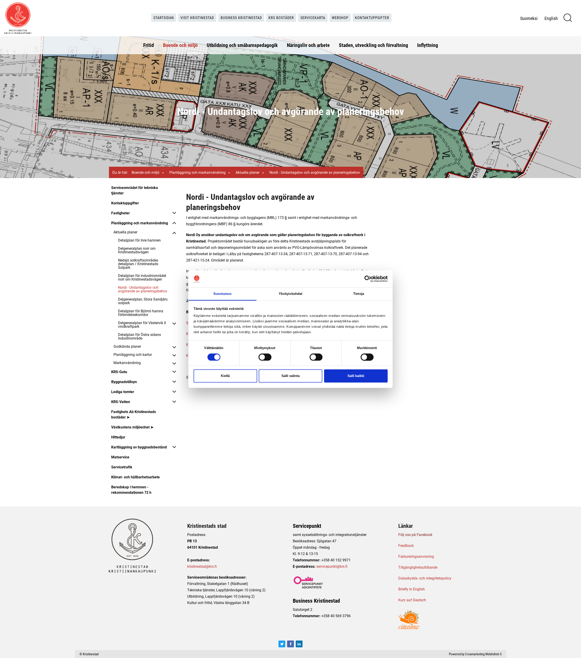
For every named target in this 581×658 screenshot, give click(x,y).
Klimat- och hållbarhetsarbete (135, 477)
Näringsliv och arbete (308, 45)
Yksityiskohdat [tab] (290, 294)
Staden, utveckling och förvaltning (373, 45)
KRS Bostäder (281, 17)
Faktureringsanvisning (416, 556)
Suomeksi (529, 18)
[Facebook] (290, 644)
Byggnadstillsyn (124, 381)
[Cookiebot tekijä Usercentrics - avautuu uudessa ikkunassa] (368, 278)
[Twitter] (281, 644)
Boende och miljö (180, 45)
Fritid (148, 45)
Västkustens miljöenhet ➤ (132, 427)
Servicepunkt (307, 525)
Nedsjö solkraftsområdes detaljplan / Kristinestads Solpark (138, 264)
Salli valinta (290, 376)
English (551, 18)
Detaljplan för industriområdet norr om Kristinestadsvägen (142, 277)
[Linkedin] (299, 644)
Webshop (340, 17)
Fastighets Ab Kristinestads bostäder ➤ (133, 414)
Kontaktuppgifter (372, 17)
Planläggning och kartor (132, 354)
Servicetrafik (121, 467)
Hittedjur (118, 437)
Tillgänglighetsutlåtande (417, 567)
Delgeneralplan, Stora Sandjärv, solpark (143, 301)
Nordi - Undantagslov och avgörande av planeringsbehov (142, 289)
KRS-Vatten (120, 401)
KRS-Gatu (119, 371)
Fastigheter (120, 212)
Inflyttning (427, 45)
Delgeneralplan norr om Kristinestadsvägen (136, 250)
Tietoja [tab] (358, 294)
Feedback (406, 545)
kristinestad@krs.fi (202, 566)
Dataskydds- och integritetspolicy (424, 578)
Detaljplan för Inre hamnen (139, 240)
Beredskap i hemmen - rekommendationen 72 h (131, 489)
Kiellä (225, 376)
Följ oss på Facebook (415, 534)
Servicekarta (312, 17)
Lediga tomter (122, 391)
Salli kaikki (355, 376)
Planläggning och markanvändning (197, 172)
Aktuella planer (247, 172)
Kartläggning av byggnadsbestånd (139, 447)
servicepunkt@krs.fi (331, 566)
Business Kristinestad (241, 17)
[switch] (264, 357)
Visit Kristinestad (197, 17)
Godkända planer (127, 346)
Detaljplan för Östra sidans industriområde (139, 336)
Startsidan (163, 17)
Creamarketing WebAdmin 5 (483, 654)
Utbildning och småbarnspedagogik (242, 45)
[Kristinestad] (18, 18)
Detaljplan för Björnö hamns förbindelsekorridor (140, 312)
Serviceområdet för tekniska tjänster (134, 190)
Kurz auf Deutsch (412, 599)
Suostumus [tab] (222, 294)
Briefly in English (411, 589)
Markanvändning (127, 362)
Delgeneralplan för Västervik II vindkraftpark (142, 324)
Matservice (120, 457)
